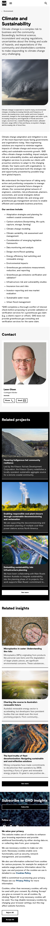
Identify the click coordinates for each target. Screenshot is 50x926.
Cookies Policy (23, 873)
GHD (4, 3)
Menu (10, 3)
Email (20, 400)
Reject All (10, 912)
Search (45, 3)
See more (25, 592)
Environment (8, 11)
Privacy (23, 881)
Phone (7, 400)
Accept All (10, 919)
